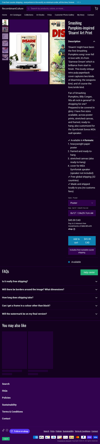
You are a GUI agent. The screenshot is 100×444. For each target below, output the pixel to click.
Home (4, 15)
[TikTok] (3, 431)
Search (6, 384)
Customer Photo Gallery (64, 15)
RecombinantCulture (12, 8)
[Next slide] (61, 51)
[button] (82, 240)
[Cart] (95, 8)
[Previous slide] (13, 51)
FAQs (49, 15)
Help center (89, 272)
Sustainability (9, 404)
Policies (6, 397)
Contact (91, 15)
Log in (6, 439)
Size (78, 208)
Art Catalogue (15, 15)
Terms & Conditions (12, 411)
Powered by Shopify (64, 441)
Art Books (40, 15)
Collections (28, 15)
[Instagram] (7, 431)
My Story (80, 15)
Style (72, 198)
